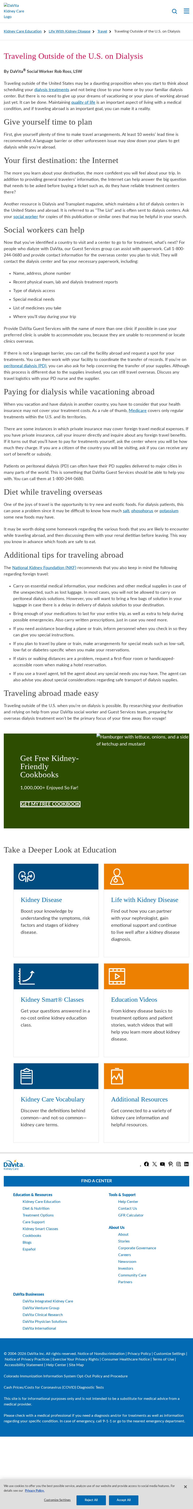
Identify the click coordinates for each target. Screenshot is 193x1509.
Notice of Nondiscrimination (101, 1354)
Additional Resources (139, 1099)
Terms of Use (163, 1359)
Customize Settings (169, 1354)
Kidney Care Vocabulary (53, 1099)
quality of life (83, 102)
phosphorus (142, 511)
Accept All (124, 1500)
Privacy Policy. (34, 1490)
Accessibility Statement (23, 1365)
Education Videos (134, 999)
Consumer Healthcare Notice (126, 1359)
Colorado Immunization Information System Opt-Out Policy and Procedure (66, 1376)
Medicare (138, 411)
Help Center (56, 1365)
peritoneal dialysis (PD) (25, 366)
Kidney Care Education (23, 31)
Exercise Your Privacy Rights (75, 1359)
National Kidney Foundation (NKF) (44, 568)
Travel (102, 31)
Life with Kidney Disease (69, 31)
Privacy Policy (139, 1354)
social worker (25, 217)
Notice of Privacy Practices (27, 1359)
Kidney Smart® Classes (52, 999)
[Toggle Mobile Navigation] (183, 11)
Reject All (91, 1500)
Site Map (76, 1365)
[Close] (185, 1487)
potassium (169, 511)
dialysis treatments (51, 90)
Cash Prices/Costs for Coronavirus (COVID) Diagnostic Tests (54, 1387)
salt (126, 511)
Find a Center (96, 1181)
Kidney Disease (41, 899)
